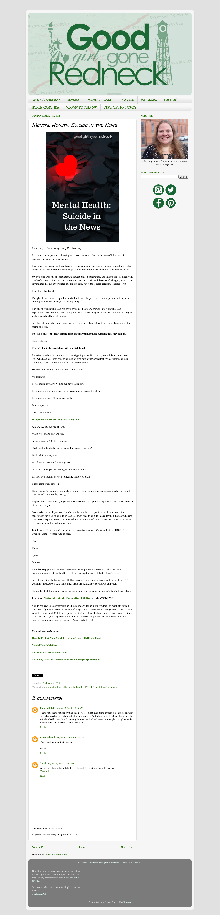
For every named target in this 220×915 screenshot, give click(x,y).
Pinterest (115, 862)
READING (74, 100)
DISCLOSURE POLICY (120, 107)
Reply (43, 727)
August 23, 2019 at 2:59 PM (60, 763)
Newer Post (39, 847)
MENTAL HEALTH (101, 100)
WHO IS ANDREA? (46, 100)
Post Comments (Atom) (56, 854)
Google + (137, 862)
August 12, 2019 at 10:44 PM (70, 737)
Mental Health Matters (44, 645)
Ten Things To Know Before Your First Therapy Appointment (66, 659)
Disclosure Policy (40, 893)
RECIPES (171, 100)
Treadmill (45, 771)
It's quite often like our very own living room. (56, 419)
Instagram (104, 862)
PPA (86, 687)
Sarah (43, 763)
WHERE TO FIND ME (81, 107)
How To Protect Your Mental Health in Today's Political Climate (67, 638)
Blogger (127, 902)
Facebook (82, 862)
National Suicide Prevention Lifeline (67, 598)
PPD (92, 687)
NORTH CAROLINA (45, 107)
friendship (62, 687)
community (50, 687)
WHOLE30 (149, 100)
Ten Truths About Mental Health (50, 652)
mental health (75, 687)
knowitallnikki (47, 708)
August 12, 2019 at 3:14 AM (69, 708)
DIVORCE (127, 100)
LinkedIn (126, 862)
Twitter (93, 862)
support (114, 687)
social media (102, 687)
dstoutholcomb (48, 737)
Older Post (126, 847)
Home (83, 847)
